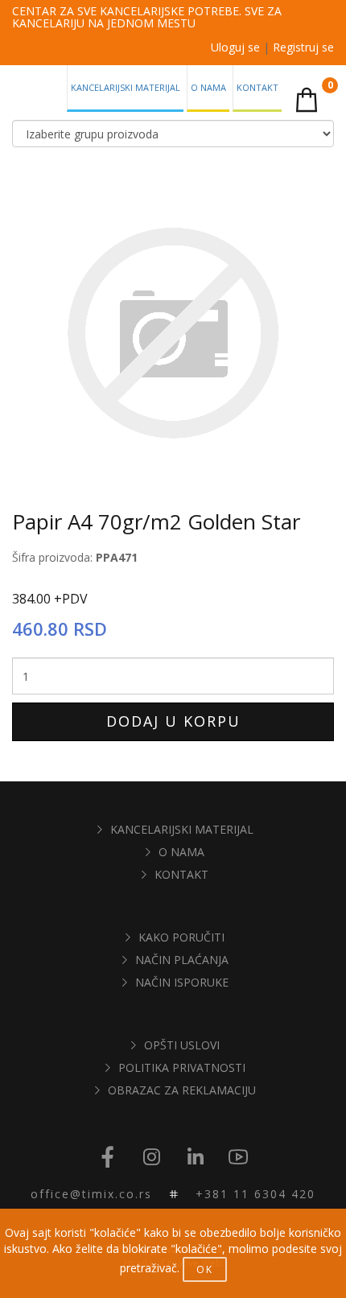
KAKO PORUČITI (181, 937)
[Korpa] (306, 99)
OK (204, 1269)
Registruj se (303, 47)
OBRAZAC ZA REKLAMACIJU (182, 1090)
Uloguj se (235, 47)
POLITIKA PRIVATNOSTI (181, 1067)
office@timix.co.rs (91, 1193)
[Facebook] (108, 1157)
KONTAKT (181, 874)
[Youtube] (238, 1157)
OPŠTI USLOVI (182, 1045)
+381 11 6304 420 (255, 1193)
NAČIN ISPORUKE (182, 982)
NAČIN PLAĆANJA (182, 959)
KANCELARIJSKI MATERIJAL (181, 829)
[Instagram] (151, 1157)
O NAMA (181, 851)
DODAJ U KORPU (173, 721)
